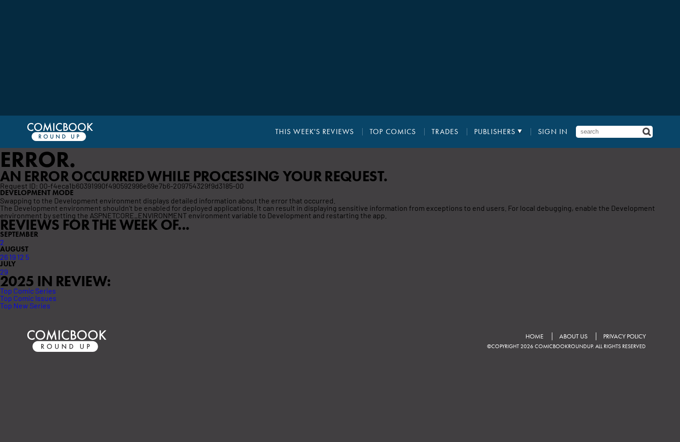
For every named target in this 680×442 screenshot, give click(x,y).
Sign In (553, 131)
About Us (573, 336)
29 (4, 271)
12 (20, 256)
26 (4, 256)
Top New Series (25, 305)
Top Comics (393, 131)
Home (534, 336)
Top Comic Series (28, 290)
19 (12, 256)
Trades (445, 131)
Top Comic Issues (28, 297)
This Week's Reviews (314, 131)
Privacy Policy (624, 336)
